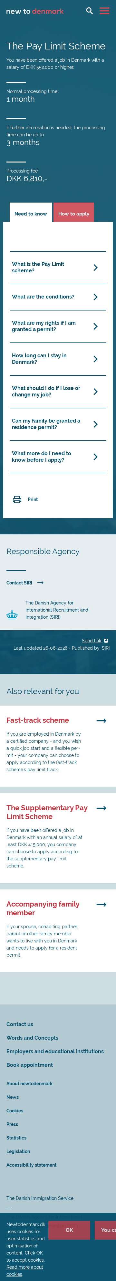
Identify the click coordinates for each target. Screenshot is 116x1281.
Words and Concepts (32, 1038)
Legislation (18, 1151)
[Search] (90, 11)
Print (33, 499)
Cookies (14, 1110)
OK (69, 1230)
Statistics (16, 1137)
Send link (92, 640)
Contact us (19, 1024)
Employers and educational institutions (55, 1051)
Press (12, 1124)
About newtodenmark (29, 1083)
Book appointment (29, 1065)
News (12, 1097)
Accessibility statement (31, 1165)
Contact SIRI (19, 582)
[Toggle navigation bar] (105, 11)
